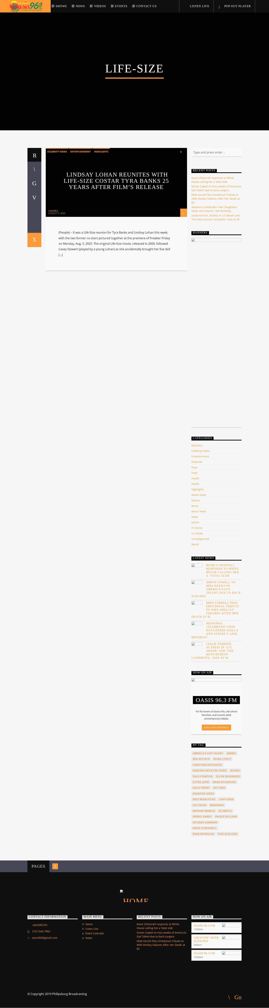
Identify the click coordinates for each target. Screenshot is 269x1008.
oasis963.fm (40, 925)
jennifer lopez (203, 793)
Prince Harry (202, 816)
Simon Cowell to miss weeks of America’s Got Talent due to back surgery (216, 589)
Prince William (226, 816)
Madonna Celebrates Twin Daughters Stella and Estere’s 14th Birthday (214, 630)
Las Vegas (200, 805)
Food (194, 467)
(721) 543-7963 (41, 931)
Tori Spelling (227, 834)
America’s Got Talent (208, 753)
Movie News (198, 495)
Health (195, 478)
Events (121, 6)
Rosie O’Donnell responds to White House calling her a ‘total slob (222, 570)
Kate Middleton (204, 799)
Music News (198, 511)
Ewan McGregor (224, 782)
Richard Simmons (205, 822)
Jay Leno (219, 787)
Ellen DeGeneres (228, 776)
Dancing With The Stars (210, 770)
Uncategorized (200, 539)
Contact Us (146, 6)
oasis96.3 (53, 210)
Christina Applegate (207, 764)
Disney (235, 770)
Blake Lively (222, 759)
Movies (195, 500)
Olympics (225, 810)
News (80, 6)
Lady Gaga (226, 799)
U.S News (197, 533)
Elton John (201, 782)
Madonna (217, 805)
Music (195, 506)
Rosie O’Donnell (205, 828)
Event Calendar (94, 933)
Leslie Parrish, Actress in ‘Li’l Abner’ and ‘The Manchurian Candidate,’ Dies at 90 (212, 651)
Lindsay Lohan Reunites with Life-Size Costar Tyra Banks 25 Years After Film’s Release (116, 180)
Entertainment (80, 151)
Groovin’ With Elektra (206, 939)
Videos (100, 6)
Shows (61, 6)
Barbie (231, 753)
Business (196, 445)
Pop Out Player (237, 6)
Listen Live (199, 6)
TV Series (197, 528)
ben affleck (201, 759)
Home (89, 924)
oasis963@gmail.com (44, 937)
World (195, 544)
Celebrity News (57, 151)
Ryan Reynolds (203, 834)
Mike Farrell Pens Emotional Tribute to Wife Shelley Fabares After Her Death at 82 (215, 198)
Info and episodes (216, 727)
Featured (196, 462)
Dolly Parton (203, 776)
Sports (195, 522)
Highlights (101, 151)
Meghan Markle (204, 810)
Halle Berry (201, 787)
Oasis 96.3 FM (204, 925)
